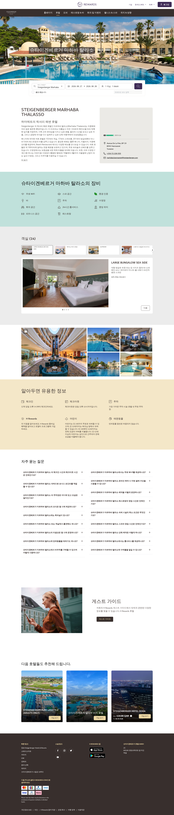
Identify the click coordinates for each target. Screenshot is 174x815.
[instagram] (64, 750)
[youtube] (57, 757)
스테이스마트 (26, 751)
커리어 (23, 754)
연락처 (23, 761)
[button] (54, 352)
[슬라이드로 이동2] (64, 309)
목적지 (23, 768)
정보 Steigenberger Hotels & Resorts (34, 748)
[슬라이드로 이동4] (68, 309)
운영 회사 (61, 810)
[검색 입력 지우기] (61, 86)
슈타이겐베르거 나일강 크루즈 (32, 772)
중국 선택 (24, 765)
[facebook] (57, 750)
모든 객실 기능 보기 (118, 277)
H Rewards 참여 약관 (48, 810)
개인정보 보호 (26, 810)
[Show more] (25, 331)
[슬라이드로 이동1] (62, 309)
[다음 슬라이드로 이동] (152, 250)
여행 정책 (71, 810)
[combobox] (48, 86)
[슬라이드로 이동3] (66, 309)
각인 (36, 810)
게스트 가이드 (105, 619)
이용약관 (81, 810)
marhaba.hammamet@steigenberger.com (122, 158)
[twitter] (71, 750)
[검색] (138, 86)
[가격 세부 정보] (131, 716)
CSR (22, 758)
